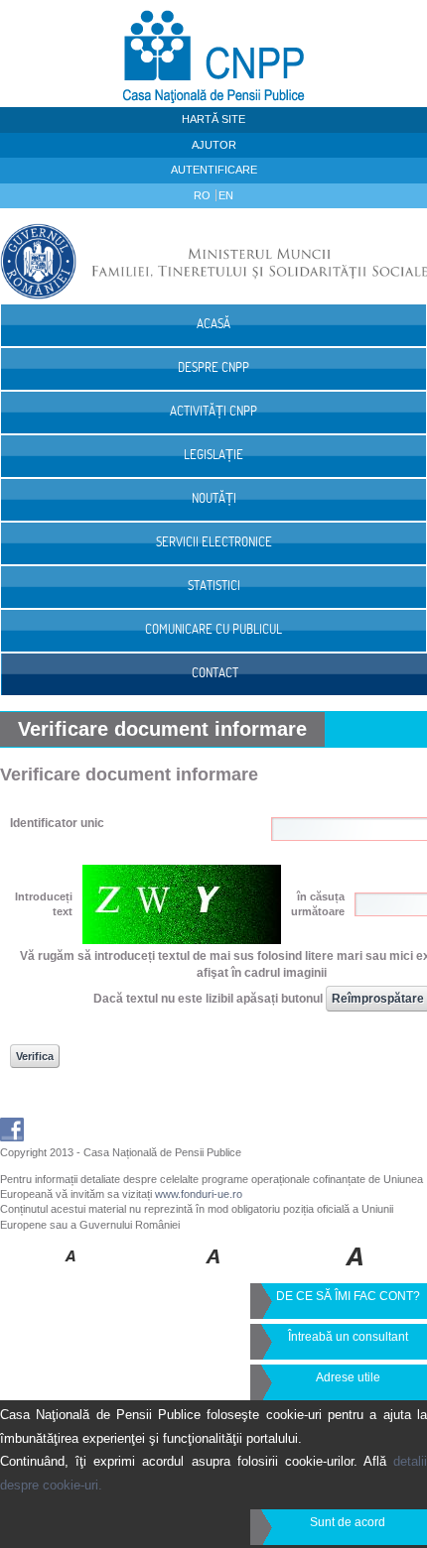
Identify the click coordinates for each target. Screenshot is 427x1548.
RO (204, 195)
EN (225, 195)
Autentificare (214, 170)
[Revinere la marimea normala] (71, 1270)
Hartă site (213, 119)
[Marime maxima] (356, 1270)
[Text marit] (214, 1270)
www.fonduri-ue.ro (198, 1194)
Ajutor (214, 145)
